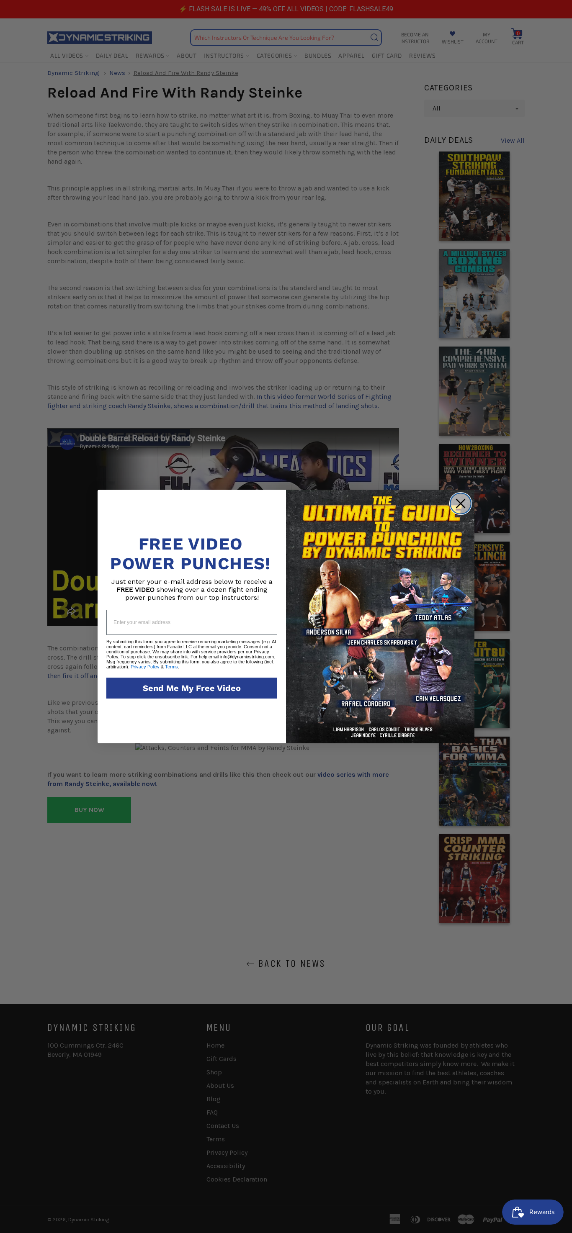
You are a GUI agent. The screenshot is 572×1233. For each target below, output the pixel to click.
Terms (171, 666)
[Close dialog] (460, 503)
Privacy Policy (145, 666)
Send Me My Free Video (192, 688)
